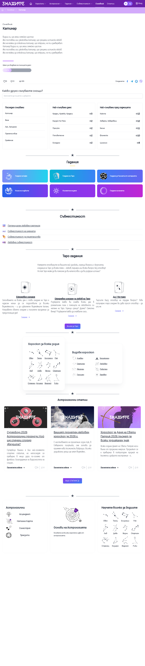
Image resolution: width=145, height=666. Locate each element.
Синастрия (24, 528)
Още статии (71, 481)
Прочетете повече (14, 467)
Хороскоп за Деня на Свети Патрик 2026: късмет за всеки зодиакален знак (118, 436)
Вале (7, 120)
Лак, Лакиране (11, 127)
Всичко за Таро (72, 326)
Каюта (103, 114)
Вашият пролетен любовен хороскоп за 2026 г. (71, 434)
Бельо (102, 128)
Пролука (56, 128)
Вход (140, 3)
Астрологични (15, 507)
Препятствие (11, 133)
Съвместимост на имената (22, 231)
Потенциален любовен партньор (24, 225)
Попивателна (58, 135)
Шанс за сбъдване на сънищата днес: (17, 67)
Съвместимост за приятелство (24, 236)
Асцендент (24, 514)
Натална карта (25, 521)
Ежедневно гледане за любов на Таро (72, 298)
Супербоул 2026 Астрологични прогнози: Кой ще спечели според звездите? (25, 438)
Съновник (8, 24)
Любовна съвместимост (20, 242)
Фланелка (104, 135)
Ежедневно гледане (25, 296)
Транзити (25, 535)
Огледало (56, 143)
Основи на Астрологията (70, 527)
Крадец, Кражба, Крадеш (63, 114)
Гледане (24, 317)
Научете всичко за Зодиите (119, 507)
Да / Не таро (119, 296)
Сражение (9, 140)
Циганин (103, 143)
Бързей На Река (59, 121)
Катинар (9, 113)
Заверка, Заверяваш (108, 121)
